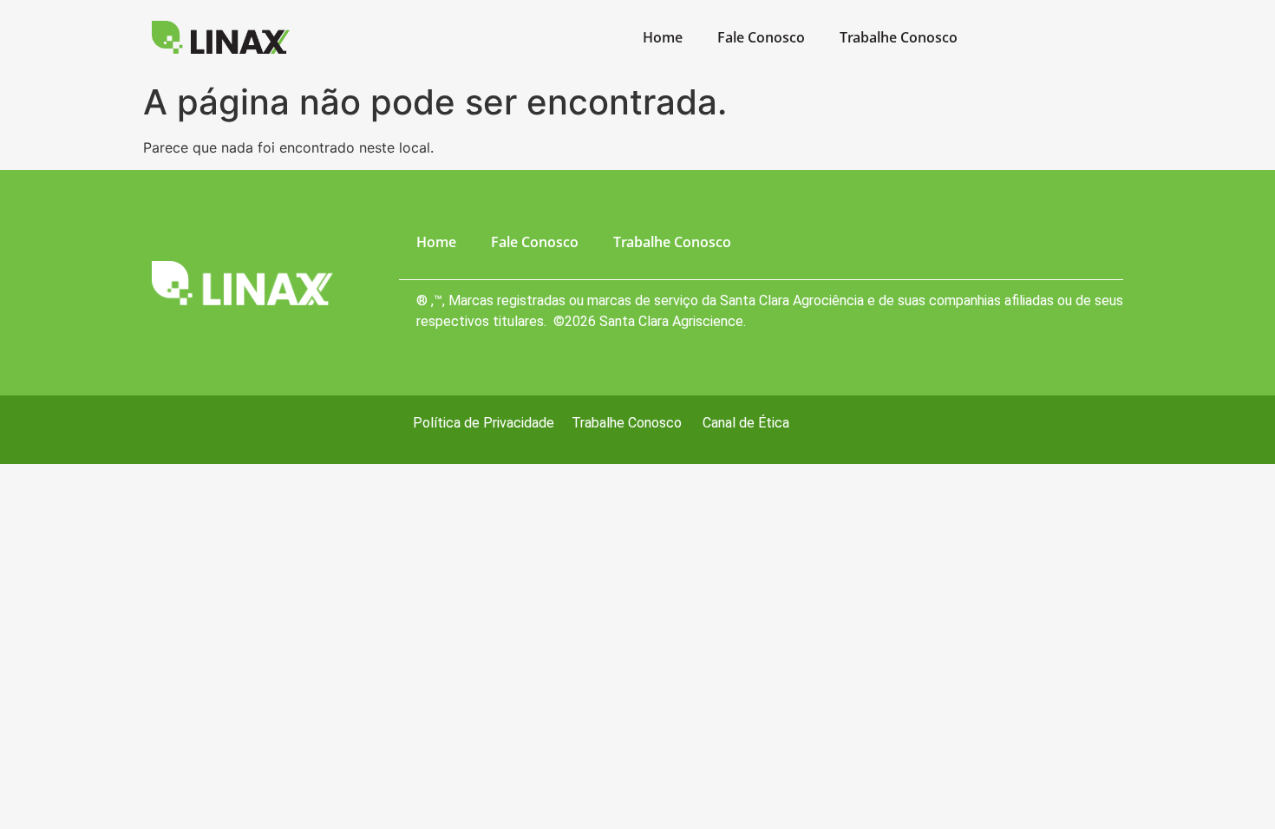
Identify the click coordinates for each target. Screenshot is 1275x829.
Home (663, 37)
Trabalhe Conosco (899, 37)
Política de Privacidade (483, 422)
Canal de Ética (746, 422)
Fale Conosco (761, 37)
